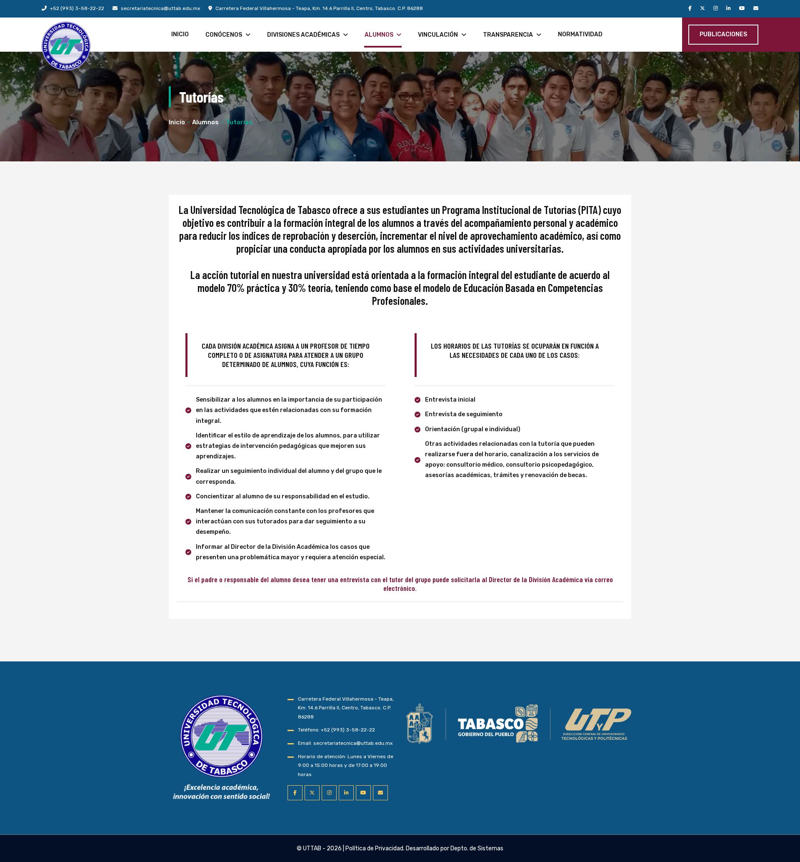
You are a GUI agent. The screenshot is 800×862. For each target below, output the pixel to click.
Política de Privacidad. (375, 848)
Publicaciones (723, 34)
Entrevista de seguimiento (463, 414)
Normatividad (580, 34)
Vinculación (438, 34)
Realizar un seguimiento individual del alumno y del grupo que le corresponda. (289, 476)
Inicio (180, 34)
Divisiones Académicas (303, 34)
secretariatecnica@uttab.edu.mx (160, 8)
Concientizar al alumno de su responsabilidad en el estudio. (283, 496)
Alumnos (379, 34)
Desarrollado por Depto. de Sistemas (454, 848)
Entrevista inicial (450, 399)
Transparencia (508, 34)
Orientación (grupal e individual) (472, 429)
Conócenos (223, 34)
